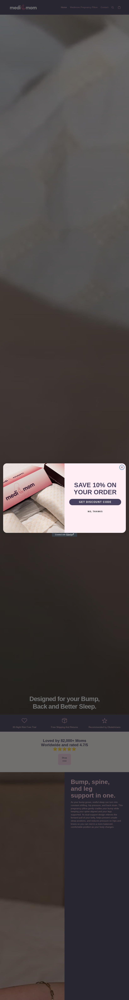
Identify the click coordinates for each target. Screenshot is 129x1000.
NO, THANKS (95, 511)
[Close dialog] (122, 467)
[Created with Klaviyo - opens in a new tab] (64, 535)
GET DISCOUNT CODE (95, 502)
